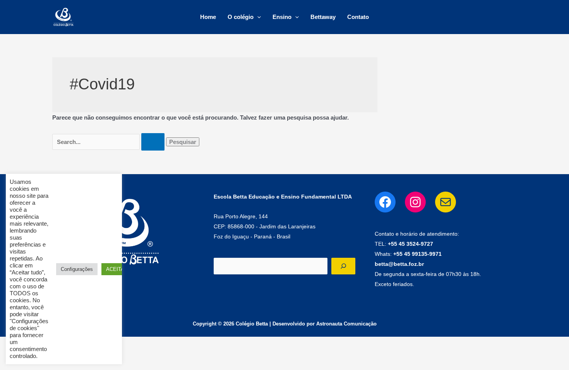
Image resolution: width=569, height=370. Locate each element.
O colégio (241, 17)
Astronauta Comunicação (346, 324)
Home (208, 17)
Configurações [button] (77, 269)
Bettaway (323, 17)
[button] (257, 17)
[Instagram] (415, 202)
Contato (358, 17)
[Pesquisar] (343, 266)
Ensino (282, 17)
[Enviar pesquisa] (153, 142)
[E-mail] (445, 202)
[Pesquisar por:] (109, 142)
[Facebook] (385, 202)
